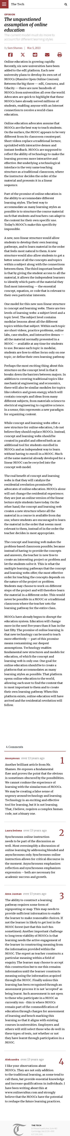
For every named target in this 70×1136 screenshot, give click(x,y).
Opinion (9, 14)
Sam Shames (15, 48)
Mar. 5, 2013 (33, 48)
